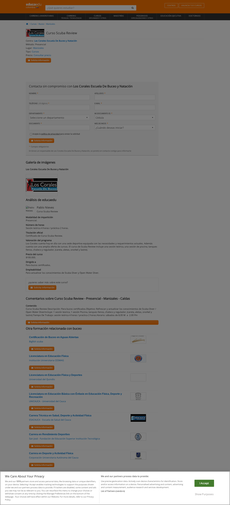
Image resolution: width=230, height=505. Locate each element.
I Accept (204, 483)
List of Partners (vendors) (113, 491)
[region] (115, 488)
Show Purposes (204, 494)
